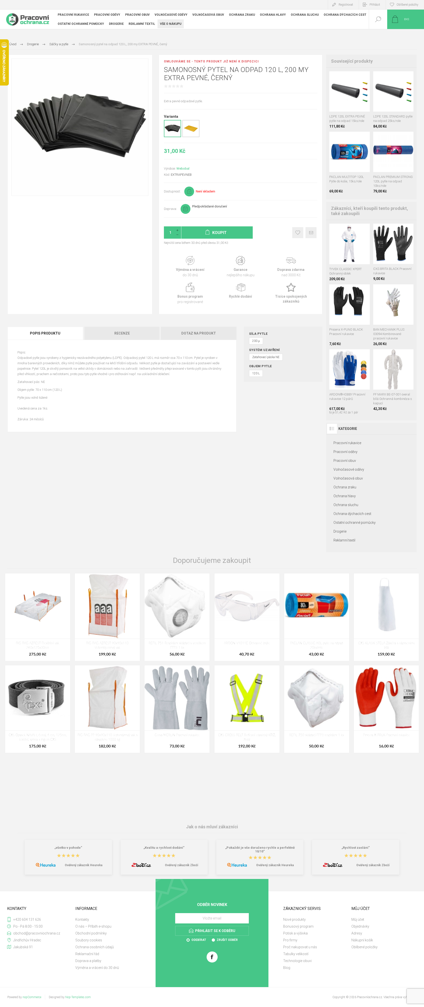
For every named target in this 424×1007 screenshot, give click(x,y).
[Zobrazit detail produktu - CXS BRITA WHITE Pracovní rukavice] (393, 230)
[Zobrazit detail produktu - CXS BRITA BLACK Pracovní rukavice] (349, 291)
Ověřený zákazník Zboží (181, 865)
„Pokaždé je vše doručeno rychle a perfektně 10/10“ (260, 849)
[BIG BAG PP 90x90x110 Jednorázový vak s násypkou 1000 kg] (107, 709)
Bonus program (190, 293)
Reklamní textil (344, 540)
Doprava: (170, 209)
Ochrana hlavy (344, 496)
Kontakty (82, 919)
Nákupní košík (362, 940)
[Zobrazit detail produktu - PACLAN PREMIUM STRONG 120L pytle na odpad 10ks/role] (349, 78)
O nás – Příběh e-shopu (93, 926)
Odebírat (198, 940)
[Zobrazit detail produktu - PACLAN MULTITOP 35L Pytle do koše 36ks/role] (344, 138)
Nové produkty (294, 919)
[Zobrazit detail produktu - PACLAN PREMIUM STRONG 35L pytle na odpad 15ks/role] (382, 138)
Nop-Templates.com (78, 997)
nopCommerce (32, 997)
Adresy (356, 933)
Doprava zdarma (291, 266)
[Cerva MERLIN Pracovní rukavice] (177, 709)
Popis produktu (45, 333)
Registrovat (346, 4)
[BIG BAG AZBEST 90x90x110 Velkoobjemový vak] (107, 617)
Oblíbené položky (364, 947)
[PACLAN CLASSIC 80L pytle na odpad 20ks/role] (316, 617)
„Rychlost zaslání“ (356, 847)
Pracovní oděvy (345, 452)
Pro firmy (290, 940)
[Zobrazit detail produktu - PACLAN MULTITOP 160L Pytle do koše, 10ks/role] (334, 138)
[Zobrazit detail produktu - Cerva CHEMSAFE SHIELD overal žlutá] (338, 230)
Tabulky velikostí (295, 954)
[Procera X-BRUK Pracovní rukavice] (386, 709)
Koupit (344, 99)
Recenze (122, 333)
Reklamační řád (87, 954)
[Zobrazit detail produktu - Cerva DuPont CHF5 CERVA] (349, 230)
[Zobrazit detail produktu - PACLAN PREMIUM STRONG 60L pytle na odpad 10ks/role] (393, 138)
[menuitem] (108, 919)
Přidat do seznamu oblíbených (355, 99)
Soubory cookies (88, 940)
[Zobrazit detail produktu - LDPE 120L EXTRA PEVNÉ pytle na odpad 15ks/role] (404, 138)
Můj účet (357, 919)
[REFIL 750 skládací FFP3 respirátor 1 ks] (316, 709)
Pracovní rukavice (347, 443)
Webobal (182, 168)
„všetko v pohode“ (68, 847)
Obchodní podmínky (91, 933)
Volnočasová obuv (348, 478)
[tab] (45, 333)
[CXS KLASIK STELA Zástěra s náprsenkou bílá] (386, 617)
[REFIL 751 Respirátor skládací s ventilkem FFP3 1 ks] (177, 617)
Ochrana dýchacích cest (352, 514)
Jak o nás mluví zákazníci (212, 826)
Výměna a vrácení (190, 266)
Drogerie (339, 531)
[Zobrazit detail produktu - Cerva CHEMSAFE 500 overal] (393, 355)
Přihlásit (375, 4)
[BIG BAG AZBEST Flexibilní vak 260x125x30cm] (37, 617)
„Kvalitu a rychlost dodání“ (164, 847)
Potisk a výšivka (295, 933)
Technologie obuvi (297, 961)
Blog (286, 968)
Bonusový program (298, 926)
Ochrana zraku (344, 487)
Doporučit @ (311, 232)
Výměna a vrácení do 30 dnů (97, 968)
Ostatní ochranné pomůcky (354, 523)
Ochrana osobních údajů (94, 947)
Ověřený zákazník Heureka (83, 865)
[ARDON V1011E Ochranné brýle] (246, 617)
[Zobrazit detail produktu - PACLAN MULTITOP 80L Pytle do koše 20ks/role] (354, 138)
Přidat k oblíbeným (297, 232)
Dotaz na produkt (198, 333)
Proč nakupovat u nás (300, 947)
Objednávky (360, 926)
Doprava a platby (88, 961)
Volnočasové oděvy (348, 469)
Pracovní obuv (344, 461)
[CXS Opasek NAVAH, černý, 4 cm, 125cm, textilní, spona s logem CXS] (37, 709)
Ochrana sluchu (345, 505)
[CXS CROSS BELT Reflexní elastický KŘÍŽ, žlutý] (246, 709)
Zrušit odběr (227, 940)
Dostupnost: (172, 191)
